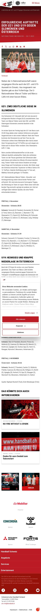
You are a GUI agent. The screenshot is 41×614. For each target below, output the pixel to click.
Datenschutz (23, 610)
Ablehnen (20, 332)
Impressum (13, 610)
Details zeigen (30, 313)
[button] (36, 3)
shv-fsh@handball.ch (8, 603)
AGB (30, 610)
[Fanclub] (31, 481)
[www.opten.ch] (38, 611)
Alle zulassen (20, 319)
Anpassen (19, 326)
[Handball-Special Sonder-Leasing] (10, 481)
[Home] (7, 4)
